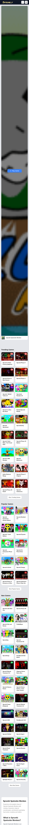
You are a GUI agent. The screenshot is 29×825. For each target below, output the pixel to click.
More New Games (14, 785)
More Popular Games (14, 589)
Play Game (15, 171)
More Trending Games (14, 497)
